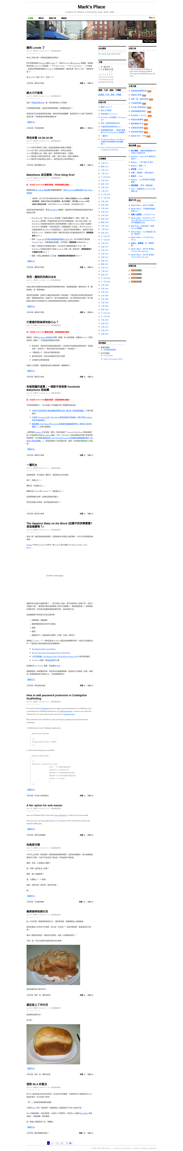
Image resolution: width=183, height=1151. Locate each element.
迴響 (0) (82, 83)
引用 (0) (90, 83)
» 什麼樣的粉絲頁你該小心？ (143, 209)
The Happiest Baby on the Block (44, 649)
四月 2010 (105, 166)
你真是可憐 (33, 844)
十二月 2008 (105, 194)
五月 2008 (105, 219)
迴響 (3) (82, 267)
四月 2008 (105, 222)
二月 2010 (105, 173)
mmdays (39, 432)
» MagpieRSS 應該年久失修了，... (143, 157)
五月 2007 (105, 260)
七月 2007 (105, 253)
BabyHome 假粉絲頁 (45, 337)
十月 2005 (105, 320)
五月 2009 (105, 184)
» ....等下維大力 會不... (142, 162)
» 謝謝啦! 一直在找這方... (143, 172)
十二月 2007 (105, 236)
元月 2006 (105, 309)
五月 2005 (105, 334)
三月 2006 (105, 302)
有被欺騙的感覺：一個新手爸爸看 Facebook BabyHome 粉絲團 (113, 131)
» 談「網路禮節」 (142, 244)
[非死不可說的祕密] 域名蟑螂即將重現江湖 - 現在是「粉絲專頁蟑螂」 (58, 410)
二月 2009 (105, 191)
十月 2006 (105, 285)
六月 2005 (105, 330)
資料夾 (41, 18)
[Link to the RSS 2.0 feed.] (136, 278)
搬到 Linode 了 (36, 47)
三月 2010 (105, 170)
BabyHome (54, 209)
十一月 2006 (105, 281)
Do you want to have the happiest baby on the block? (51, 652)
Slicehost (42, 63)
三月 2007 (105, 267)
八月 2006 (105, 292)
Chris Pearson (126, 1148)
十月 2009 (105, 180)
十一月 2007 (105, 240)
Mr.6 (34, 1107)
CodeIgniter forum (65, 711)
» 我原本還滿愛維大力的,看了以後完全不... (143, 151)
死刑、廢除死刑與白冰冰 (41, 277)
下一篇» (69, 1143)
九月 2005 (105, 323)
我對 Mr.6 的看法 (37, 1084)
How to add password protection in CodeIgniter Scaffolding (113, 148)
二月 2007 (105, 271)
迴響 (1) (82, 796)
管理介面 (52, 18)
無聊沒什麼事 (39, 83)
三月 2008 (105, 226)
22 (62, 1143)
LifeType (144, 1148)
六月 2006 (105, 299)
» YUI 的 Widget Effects (142, 238)
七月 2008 (105, 212)
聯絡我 (64, 18)
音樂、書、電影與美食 (42, 995)
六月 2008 (105, 215)
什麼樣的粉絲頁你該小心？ (43, 322)
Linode (52, 63)
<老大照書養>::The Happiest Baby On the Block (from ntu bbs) (55, 656)
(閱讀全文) (31, 122)
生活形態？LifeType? (139, 115)
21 (57, 1143)
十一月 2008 (105, 198)
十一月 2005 (105, 316)
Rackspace (76, 63)
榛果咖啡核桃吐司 (37, 911)
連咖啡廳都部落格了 (41, 1133)
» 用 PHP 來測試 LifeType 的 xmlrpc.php (142, 250)
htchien (29, 545)
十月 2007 (105, 243)
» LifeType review (143, 214)
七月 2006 (105, 295)
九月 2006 (105, 288)
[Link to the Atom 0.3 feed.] (136, 282)
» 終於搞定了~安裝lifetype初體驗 (142, 227)
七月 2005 (105, 327)
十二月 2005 (105, 313)
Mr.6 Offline (83, 1113)
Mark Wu (153, 1148)
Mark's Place (91, 7)
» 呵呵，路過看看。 (142, 185)
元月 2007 (105, 274)
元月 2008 (105, 233)
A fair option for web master (44, 805)
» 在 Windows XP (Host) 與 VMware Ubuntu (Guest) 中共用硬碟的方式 (143, 220)
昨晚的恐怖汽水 (38, 102)
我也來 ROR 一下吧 (138, 136)
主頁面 (30, 18)
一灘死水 (32, 464)
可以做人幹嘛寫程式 (41, 796)
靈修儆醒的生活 (40, 165)
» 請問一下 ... (139, 165)
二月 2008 (105, 229)
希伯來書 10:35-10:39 (40, 137)
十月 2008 (105, 201)
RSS (151, 18)
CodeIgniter (44, 708)
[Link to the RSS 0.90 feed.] (136, 270)
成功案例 (50, 660)
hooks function (69, 714)
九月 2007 (105, 246)
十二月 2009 (105, 177)
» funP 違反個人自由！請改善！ (143, 232)
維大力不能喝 (35, 92)
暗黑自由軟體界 (40, 835)
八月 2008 (105, 208)
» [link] (137, 169)
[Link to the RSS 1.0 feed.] (136, 274)
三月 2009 (105, 187)
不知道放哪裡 (39, 128)
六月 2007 (105, 257)
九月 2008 (105, 205)
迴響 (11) (82, 902)
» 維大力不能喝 (142, 205)
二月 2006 (105, 306)
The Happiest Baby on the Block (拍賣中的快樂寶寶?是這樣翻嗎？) (113, 141)
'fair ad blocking (61, 815)
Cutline (115, 1148)
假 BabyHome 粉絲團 (41, 190)
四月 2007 (105, 264)
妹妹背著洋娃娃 (40, 685)
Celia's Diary (108, 355)
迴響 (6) (82, 685)
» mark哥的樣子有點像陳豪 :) (143, 180)
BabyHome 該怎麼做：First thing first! (51, 174)
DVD (58, 665)
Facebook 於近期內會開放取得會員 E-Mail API (54, 239)
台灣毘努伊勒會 (110, 349)
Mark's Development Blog (113, 359)
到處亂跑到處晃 (137, 127)
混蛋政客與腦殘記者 (139, 90)
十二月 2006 (105, 278)
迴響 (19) (82, 1133)
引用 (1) (90, 455)
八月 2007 (105, 250)
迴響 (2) (82, 128)
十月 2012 (105, 163)
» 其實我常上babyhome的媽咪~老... (143, 190)
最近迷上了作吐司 (37, 1004)
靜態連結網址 (56, 51)
